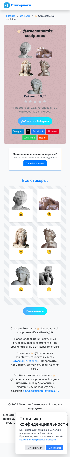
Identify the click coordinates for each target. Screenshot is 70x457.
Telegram (18, 131)
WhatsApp (29, 137)
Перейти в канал (35, 163)
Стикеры (25, 15)
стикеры (34, 361)
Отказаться (35, 447)
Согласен (55, 447)
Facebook (38, 131)
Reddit (42, 137)
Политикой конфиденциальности (37, 439)
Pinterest (52, 131)
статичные (20, 361)
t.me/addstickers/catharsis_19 (41, 390)
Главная (10, 15)
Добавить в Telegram (35, 121)
